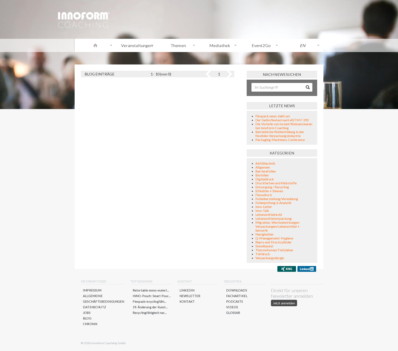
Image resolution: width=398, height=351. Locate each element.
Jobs (87, 313)
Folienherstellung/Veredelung (276, 199)
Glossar (233, 313)
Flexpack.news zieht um (272, 116)
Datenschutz (94, 307)
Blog (87, 318)
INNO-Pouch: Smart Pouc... (152, 296)
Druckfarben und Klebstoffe (276, 183)
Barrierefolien (265, 171)
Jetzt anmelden (284, 303)
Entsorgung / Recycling (272, 187)
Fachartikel (237, 296)
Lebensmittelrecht (268, 214)
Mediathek (219, 45)
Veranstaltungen (137, 45)
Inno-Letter (263, 207)
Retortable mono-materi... (151, 290)
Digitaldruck (264, 179)
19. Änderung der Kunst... (150, 307)
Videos (232, 307)
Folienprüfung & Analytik (273, 203)
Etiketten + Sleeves (269, 191)
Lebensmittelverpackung (273, 218)
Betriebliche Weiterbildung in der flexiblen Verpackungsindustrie (279, 134)
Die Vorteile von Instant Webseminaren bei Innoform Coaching (283, 126)
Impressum (92, 290)
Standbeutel (264, 246)
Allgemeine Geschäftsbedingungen (103, 298)
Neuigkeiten (264, 234)
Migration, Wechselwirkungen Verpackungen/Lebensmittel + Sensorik (277, 226)
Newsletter (190, 296)
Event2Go (261, 45)
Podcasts (234, 301)
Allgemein (262, 167)
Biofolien (262, 175)
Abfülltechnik (265, 163)
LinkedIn (187, 290)
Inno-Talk (262, 211)
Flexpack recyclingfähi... (149, 301)
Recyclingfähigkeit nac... (150, 313)
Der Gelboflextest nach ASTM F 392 (282, 120)
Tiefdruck (262, 254)
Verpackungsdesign (269, 258)
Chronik (90, 324)
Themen (178, 45)
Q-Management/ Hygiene (274, 238)
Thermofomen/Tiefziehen (274, 250)
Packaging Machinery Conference (280, 140)
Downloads (236, 290)
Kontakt (187, 301)
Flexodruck (263, 195)
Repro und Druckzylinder (273, 242)
